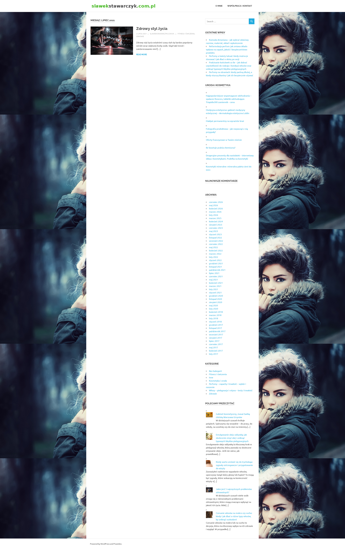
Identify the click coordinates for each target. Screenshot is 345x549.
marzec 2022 (215, 253)
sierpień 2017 (215, 337)
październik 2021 (217, 269)
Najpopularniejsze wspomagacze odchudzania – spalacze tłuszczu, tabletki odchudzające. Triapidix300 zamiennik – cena (228, 98)
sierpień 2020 (215, 302)
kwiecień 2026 (216, 208)
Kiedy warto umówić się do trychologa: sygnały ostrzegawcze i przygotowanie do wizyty (234, 465)
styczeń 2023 (215, 234)
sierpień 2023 (215, 224)
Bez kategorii (215, 371)
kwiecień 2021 (216, 282)
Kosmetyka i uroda (218, 380)
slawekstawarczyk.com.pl (162, 33)
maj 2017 (213, 347)
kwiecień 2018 (216, 311)
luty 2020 (213, 308)
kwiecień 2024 (216, 221)
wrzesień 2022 (216, 240)
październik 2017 (217, 331)
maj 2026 (213, 205)
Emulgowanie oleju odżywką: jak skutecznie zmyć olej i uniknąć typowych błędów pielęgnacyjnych (232, 437)
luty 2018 (213, 318)
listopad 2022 (215, 237)
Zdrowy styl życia (151, 28)
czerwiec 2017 (216, 344)
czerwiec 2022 (216, 244)
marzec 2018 (215, 315)
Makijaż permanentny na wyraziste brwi (225, 121)
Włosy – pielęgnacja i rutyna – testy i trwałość (230, 390)
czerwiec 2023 (216, 227)
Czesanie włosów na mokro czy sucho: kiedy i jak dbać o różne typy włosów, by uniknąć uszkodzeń (234, 516)
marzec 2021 (215, 286)
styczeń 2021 (215, 292)
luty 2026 (213, 215)
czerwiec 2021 (216, 276)
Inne (211, 377)
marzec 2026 (215, 211)
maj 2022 (213, 247)
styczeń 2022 (215, 260)
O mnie (218, 6)
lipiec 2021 (214, 273)
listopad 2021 (215, 266)
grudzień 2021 (216, 263)
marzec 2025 (215, 218)
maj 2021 (213, 279)
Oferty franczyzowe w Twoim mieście (224, 139)
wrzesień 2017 (216, 334)
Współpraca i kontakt (239, 6)
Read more (141, 54)
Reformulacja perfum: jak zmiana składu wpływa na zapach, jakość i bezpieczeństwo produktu (226, 49)
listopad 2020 (215, 299)
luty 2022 (213, 257)
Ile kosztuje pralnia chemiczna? (220, 147)
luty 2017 (213, 353)
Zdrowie (140, 36)
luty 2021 (213, 289)
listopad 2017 (215, 328)
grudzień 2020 (216, 295)
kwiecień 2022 (216, 250)
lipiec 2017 (214, 341)
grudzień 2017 (216, 324)
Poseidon (118, 544)
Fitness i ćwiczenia (186, 33)
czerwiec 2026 (216, 202)
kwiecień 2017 (216, 350)
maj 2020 (213, 305)
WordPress (105, 544)
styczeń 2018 (215, 321)
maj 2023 (213, 231)
